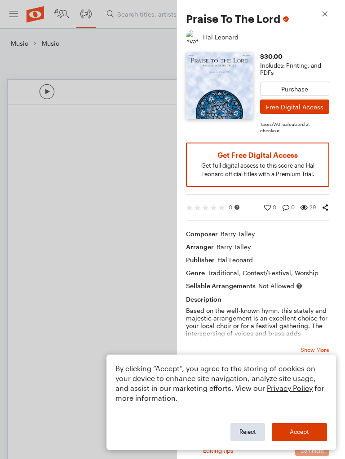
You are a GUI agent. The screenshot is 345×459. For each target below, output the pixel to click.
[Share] (325, 208)
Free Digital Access (294, 107)
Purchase (294, 89)
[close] (324, 15)
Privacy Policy (290, 388)
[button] (237, 207)
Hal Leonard (235, 260)
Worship (306, 273)
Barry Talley (238, 234)
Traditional (223, 273)
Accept (299, 431)
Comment (312, 451)
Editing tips (218, 450)
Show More (315, 349)
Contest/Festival (267, 273)
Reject (247, 431)
